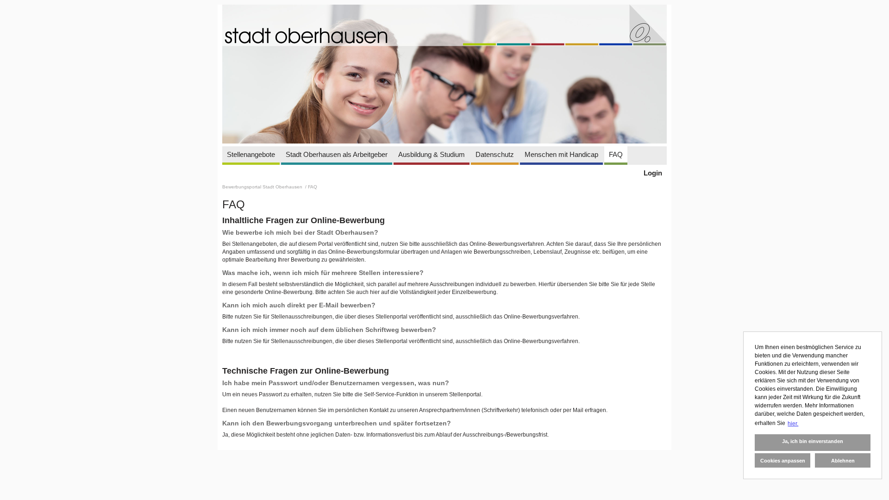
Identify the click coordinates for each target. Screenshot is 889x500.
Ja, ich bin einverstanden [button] (812, 441)
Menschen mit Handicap (561, 154)
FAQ (616, 154)
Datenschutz (495, 154)
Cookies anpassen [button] (782, 460)
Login (653, 173)
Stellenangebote (251, 154)
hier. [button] (793, 423)
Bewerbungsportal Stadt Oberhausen (263, 186)
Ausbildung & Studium (431, 154)
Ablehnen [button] (843, 460)
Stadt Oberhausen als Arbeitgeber (337, 154)
